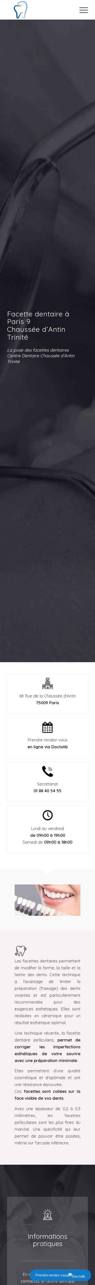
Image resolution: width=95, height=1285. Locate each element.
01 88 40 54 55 (47, 790)
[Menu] (81, 10)
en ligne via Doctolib (48, 746)
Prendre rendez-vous (52, 1275)
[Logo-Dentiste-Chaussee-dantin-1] (39, 10)
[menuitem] (81, 10)
